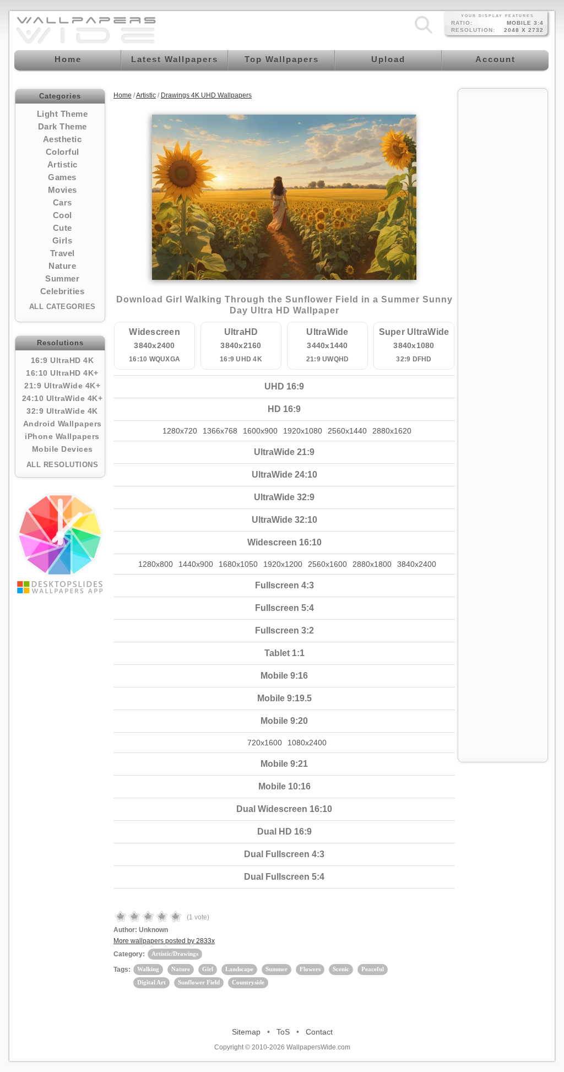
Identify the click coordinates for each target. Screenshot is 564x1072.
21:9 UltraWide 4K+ (62, 385)
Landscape (239, 969)
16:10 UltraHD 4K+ (62, 373)
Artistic (62, 164)
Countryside (248, 982)
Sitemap (246, 1031)
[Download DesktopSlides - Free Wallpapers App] (60, 543)
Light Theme (62, 113)
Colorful (62, 151)
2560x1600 (327, 564)
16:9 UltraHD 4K (62, 360)
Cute (62, 227)
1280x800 (155, 564)
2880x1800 (372, 564)
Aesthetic (62, 139)
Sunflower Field (199, 982)
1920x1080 (302, 430)
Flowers (310, 969)
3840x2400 (416, 564)
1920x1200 (282, 564)
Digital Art (151, 982)
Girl (207, 969)
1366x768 (220, 430)
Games (62, 177)
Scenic (341, 969)
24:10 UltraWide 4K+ (62, 398)
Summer (62, 278)
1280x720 (179, 430)
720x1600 (264, 742)
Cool (62, 215)
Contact (319, 1031)
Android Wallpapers (62, 423)
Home (122, 95)
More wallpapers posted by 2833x (164, 941)
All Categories (62, 306)
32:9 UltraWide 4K (62, 411)
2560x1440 (347, 430)
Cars (62, 202)
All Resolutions (62, 465)
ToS (283, 1031)
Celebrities (62, 291)
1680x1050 (238, 564)
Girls (62, 240)
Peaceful (372, 969)
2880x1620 (391, 430)
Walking (148, 969)
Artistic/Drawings (174, 953)
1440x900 (195, 564)
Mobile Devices (62, 449)
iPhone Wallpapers (62, 436)
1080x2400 (307, 742)
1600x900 (260, 430)
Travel (62, 253)
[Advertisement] (503, 260)
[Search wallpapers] (424, 33)
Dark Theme (62, 126)
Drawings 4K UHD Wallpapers (206, 95)
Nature (62, 265)
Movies (62, 189)
